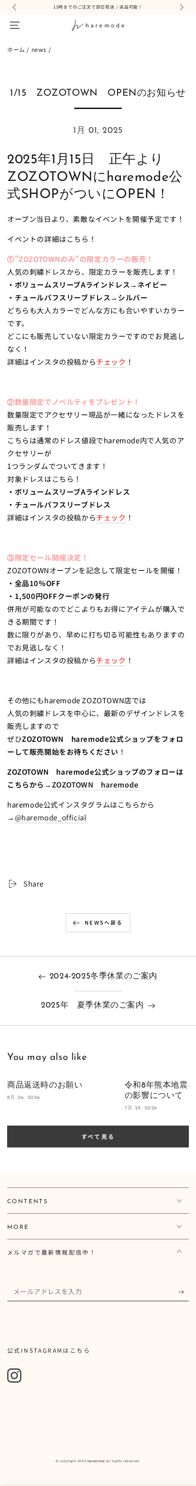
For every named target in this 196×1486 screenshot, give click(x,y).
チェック (111, 362)
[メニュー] (14, 25)
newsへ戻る (104, 922)
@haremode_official (51, 817)
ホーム (16, 49)
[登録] (183, 1291)
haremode (96, 1461)
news (39, 49)
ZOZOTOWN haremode (95, 784)
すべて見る (98, 1136)
